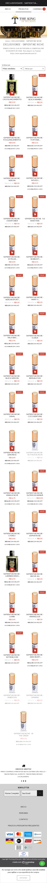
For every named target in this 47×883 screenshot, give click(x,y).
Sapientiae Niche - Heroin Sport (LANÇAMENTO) (12, 298)
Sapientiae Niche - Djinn (12, 615)
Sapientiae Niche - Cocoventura (34, 415)
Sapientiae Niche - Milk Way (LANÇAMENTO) (12, 336)
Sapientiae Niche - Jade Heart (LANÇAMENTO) (34, 656)
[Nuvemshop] (23, 864)
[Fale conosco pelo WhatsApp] (42, 863)
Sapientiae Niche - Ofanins (34, 696)
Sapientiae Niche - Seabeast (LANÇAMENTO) (34, 258)
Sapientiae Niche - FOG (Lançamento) (12, 139)
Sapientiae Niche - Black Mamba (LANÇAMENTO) (34, 98)
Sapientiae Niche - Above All (34, 575)
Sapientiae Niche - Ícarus (34, 337)
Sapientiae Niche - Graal (12, 415)
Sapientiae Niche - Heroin (12, 179)
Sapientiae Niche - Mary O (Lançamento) (34, 298)
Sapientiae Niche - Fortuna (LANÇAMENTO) (34, 139)
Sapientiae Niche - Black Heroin (12, 377)
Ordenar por (6, 65)
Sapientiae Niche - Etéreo (12, 534)
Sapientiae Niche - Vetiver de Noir (34, 453)
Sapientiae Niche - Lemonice (12, 453)
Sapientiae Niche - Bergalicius (34, 377)
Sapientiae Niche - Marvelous (34, 615)
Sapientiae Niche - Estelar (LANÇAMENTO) (12, 258)
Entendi (23, 878)
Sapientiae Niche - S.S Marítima (35, 220)
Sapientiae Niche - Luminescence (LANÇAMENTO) (12, 575)
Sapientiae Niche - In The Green (23, 734)
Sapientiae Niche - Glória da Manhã (34, 494)
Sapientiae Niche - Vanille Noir (12, 494)
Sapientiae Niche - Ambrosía (12, 696)
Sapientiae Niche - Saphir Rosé (34, 534)
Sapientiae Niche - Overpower (12, 220)
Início (7, 41)
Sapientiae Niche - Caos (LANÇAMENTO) (12, 98)
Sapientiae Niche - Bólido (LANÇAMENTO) (34, 179)
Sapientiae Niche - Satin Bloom (12, 656)
